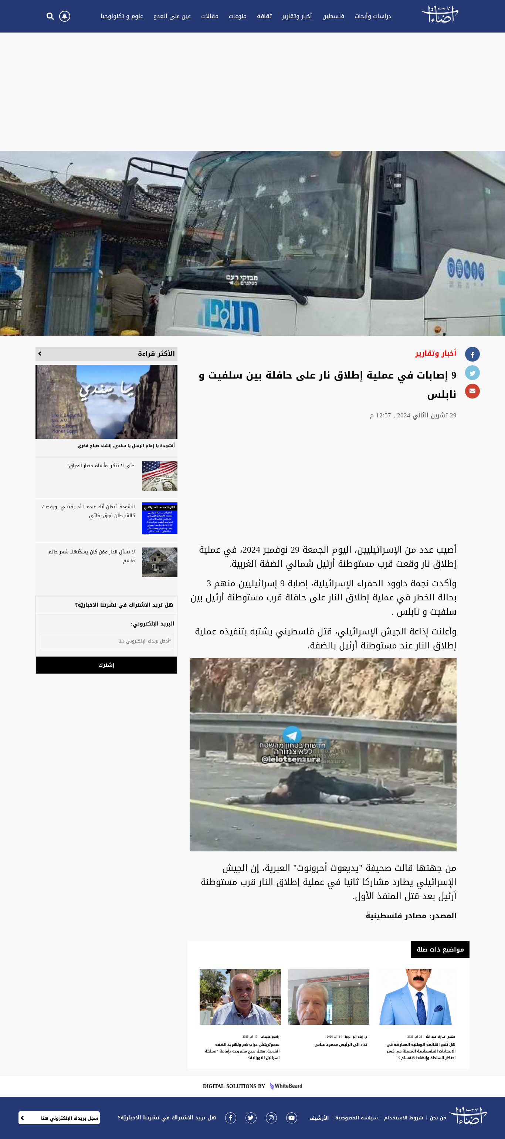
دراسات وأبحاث (373, 16)
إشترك (106, 665)
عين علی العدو (172, 16)
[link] (230, 1117)
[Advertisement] (252, 91)
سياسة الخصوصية (356, 1117)
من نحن (438, 1117)
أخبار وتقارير (297, 16)
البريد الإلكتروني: (152, 624)
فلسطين (333, 16)
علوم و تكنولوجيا (122, 16)
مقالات (209, 16)
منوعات (238, 16)
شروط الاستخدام (403, 1117)
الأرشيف (319, 1118)
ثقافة (264, 16)
